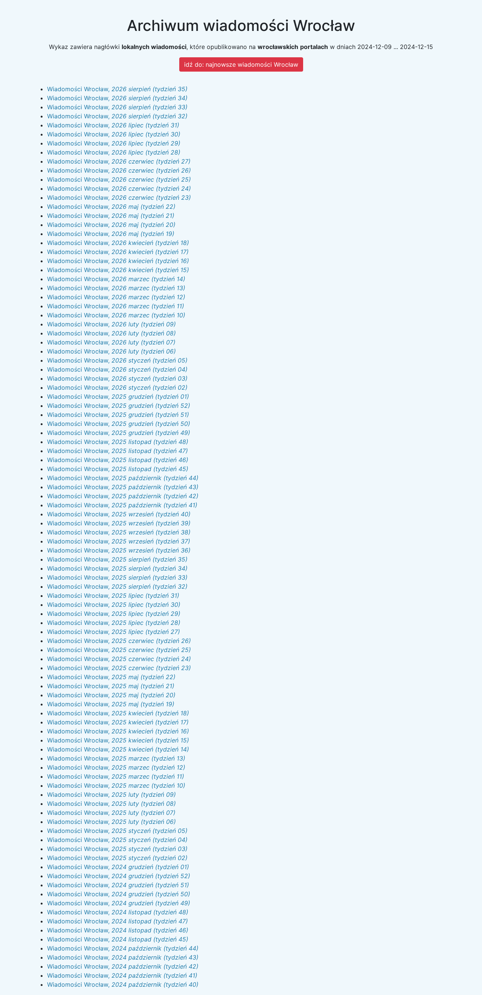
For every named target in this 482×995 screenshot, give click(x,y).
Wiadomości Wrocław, (117, 89)
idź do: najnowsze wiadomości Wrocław (241, 64)
